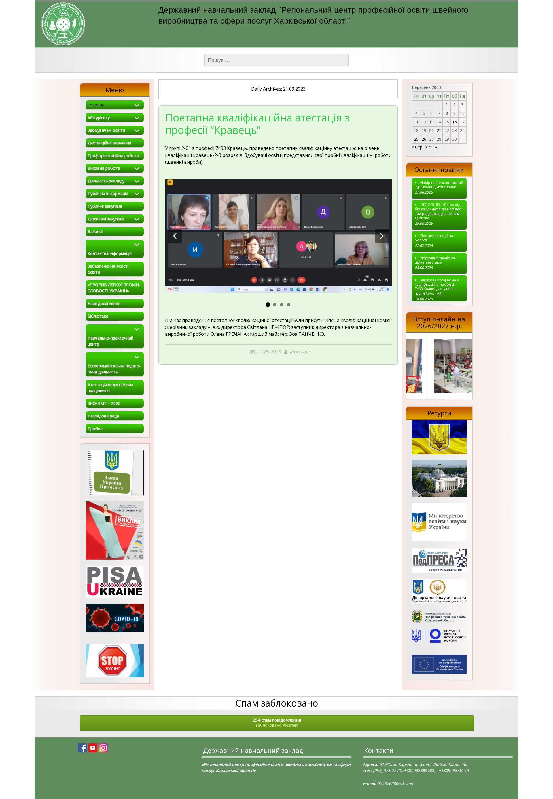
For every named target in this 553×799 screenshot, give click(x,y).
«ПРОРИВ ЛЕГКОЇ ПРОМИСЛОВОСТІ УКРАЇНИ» (114, 287)
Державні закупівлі (106, 219)
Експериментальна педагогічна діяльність (114, 369)
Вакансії (95, 231)
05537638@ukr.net (395, 783)
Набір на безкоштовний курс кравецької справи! (439, 184)
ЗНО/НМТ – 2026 (104, 403)
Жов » (431, 147)
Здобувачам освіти (106, 130)
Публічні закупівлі (105, 206)
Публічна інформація (108, 193)
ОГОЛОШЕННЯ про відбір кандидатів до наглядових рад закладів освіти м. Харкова (439, 211)
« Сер (417, 147)
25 (416, 139)
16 (454, 122)
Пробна (95, 428)
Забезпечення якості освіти (108, 269)
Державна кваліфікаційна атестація (435, 260)
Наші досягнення (104, 303)
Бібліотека (98, 316)
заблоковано (277, 722)
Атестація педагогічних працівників (110, 387)
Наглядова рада (103, 416)
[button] (175, 236)
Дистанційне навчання (109, 143)
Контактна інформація (110, 253)
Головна (96, 105)
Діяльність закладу (106, 181)
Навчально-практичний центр (110, 341)
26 (424, 139)
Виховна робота (104, 168)
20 (431, 130)
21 (439, 130)
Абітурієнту (99, 117)
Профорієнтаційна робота (113, 155)
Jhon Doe (300, 351)
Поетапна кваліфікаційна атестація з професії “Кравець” (257, 124)
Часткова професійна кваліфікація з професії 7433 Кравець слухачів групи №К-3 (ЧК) (436, 286)
